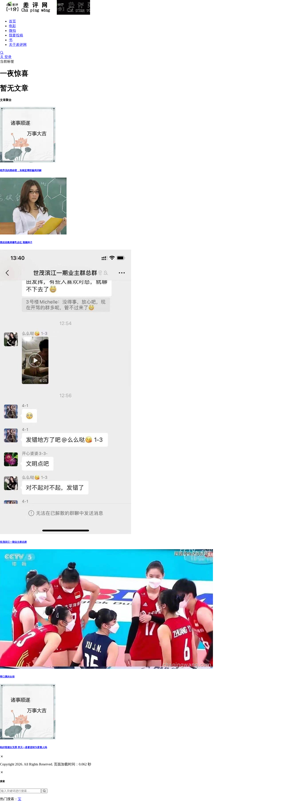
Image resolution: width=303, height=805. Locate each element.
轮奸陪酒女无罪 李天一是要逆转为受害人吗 (23, 747)
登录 (8, 57)
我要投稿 (16, 35)
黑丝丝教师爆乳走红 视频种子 (16, 242)
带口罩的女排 (7, 676)
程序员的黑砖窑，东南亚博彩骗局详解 (20, 170)
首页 (12, 21)
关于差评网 (18, 44)
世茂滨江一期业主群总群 (13, 542)
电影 (12, 26)
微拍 (12, 30)
